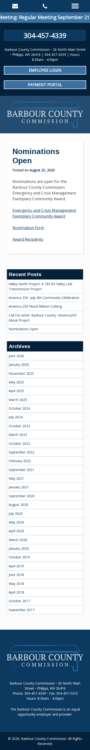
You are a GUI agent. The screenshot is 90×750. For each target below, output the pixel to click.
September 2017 (21, 610)
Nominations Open (23, 329)
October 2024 (19, 408)
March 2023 (18, 434)
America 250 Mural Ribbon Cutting (35, 306)
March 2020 (18, 539)
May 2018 (16, 583)
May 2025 (16, 382)
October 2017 (19, 601)
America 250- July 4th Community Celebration (44, 297)
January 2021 (19, 487)
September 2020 (21, 496)
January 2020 (19, 548)
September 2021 (21, 469)
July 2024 (16, 417)
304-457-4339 (45, 35)
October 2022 (19, 443)
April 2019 (16, 566)
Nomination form (28, 227)
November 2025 (21, 373)
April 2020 (16, 531)
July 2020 (16, 513)
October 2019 (19, 557)
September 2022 (21, 452)
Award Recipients (27, 239)
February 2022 (20, 461)
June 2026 (16, 356)
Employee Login (45, 70)
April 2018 (16, 592)
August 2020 (18, 504)
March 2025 (18, 399)
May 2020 (16, 522)
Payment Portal (45, 84)
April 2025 (16, 390)
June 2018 (16, 574)
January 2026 (19, 364)
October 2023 (19, 426)
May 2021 (16, 478)
